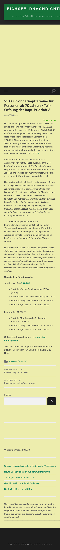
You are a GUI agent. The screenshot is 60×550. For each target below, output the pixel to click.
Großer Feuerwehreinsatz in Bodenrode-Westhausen (30, 466)
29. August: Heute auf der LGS (19, 477)
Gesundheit (22, 361)
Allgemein (13, 361)
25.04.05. (25, 283)
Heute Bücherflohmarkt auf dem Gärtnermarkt (27, 472)
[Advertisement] (30, 56)
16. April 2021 (11, 115)
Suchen (7, 395)
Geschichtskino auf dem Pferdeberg (21, 483)
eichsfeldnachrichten (28, 544)
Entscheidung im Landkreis (16, 371)
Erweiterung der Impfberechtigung (19, 382)
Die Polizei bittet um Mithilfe (18, 489)
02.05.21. (36, 153)
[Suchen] (51, 401)
